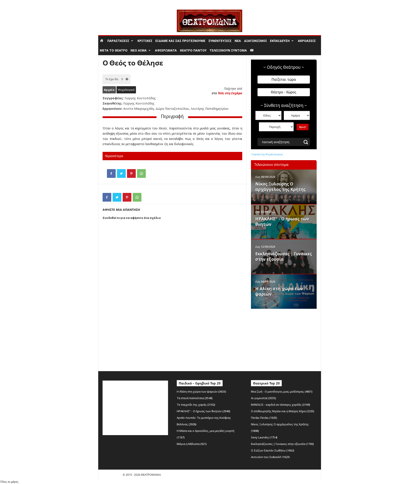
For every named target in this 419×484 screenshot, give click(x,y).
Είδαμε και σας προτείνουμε (180, 41)
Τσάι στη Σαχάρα (230, 93)
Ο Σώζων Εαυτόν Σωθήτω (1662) (272, 450)
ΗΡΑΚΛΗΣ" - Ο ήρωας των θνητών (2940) (203, 411)
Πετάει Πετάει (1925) (264, 418)
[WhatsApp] (141, 173)
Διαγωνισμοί (255, 41)
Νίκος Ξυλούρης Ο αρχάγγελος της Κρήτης (280, 186)
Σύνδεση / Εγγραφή (110, 3)
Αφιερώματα (166, 50)
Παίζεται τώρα (283, 79)
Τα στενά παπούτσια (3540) (195, 398)
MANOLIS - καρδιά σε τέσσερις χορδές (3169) (280, 405)
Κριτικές (144, 41)
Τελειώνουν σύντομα (228, 50)
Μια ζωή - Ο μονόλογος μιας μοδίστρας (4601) (282, 391)
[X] (121, 173)
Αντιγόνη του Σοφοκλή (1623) (270, 457)
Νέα (238, 41)
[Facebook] (111, 173)
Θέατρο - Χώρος (283, 92)
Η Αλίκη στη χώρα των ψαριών (279, 291)
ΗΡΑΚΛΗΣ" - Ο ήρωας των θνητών (282, 221)
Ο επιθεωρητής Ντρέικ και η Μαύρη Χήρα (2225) (282, 411)
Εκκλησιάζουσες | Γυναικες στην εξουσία (283, 256)
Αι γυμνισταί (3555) (263, 398)
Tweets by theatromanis (267, 154)
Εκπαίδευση (280, 41)
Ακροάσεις (307, 41)
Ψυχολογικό (126, 90)
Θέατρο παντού (193, 50)
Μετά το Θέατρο (113, 50)
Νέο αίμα (139, 50)
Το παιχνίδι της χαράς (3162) (196, 405)
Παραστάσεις (118, 41)
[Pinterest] (131, 173)
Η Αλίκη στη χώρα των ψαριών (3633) (201, 391)
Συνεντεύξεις (220, 41)
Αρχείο (109, 90)
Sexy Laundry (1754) (264, 437)
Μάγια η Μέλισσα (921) (192, 444)
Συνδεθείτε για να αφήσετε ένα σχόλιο (132, 218)
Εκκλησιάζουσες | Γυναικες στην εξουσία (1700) (282, 444)
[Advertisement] (283, 339)
